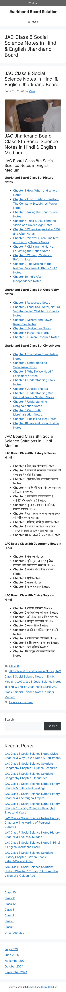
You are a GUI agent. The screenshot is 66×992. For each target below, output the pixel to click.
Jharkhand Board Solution (33, 11)
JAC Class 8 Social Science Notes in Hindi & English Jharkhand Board (32, 78)
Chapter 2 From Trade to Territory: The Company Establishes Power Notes (36, 203)
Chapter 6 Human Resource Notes (36, 337)
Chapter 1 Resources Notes (31, 302)
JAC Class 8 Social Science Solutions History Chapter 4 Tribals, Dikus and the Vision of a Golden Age (31, 871)
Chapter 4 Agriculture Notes (32, 328)
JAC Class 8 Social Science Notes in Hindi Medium (31, 692)
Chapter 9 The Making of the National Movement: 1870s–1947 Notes (35, 268)
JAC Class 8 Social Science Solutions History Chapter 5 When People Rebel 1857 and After (29, 857)
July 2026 (11, 949)
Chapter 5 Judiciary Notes (30, 388)
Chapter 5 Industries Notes (31, 332)
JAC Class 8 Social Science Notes (31, 671)
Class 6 (9, 909)
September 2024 (16, 972)
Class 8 (14, 666)
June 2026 (12, 955)
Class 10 (10, 892)
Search (9, 719)
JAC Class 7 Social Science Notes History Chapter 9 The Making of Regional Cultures (32, 822)
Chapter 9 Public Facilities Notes (34, 418)
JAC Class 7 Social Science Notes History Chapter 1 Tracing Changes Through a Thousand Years (32, 808)
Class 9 (9, 927)
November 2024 (15, 960)
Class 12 (10, 904)
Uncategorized (14, 932)
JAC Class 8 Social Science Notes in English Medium (33, 676)
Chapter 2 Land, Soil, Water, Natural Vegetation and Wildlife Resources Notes (36, 311)
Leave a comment (21, 702)
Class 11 (10, 898)
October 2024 (14, 966)
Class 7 (9, 915)
